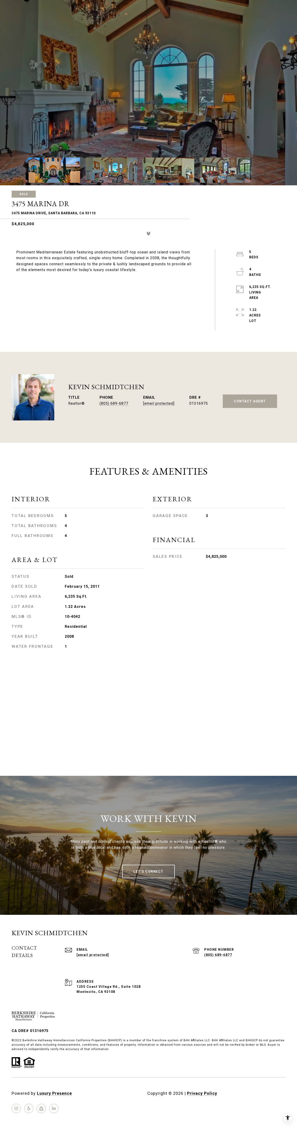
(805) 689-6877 (114, 403)
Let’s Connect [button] (148, 871)
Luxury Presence (54, 1093)
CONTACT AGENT (250, 401)
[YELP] (28, 1108)
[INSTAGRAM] (16, 1108)
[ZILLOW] (41, 1108)
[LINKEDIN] (53, 1108)
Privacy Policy (202, 1093)
